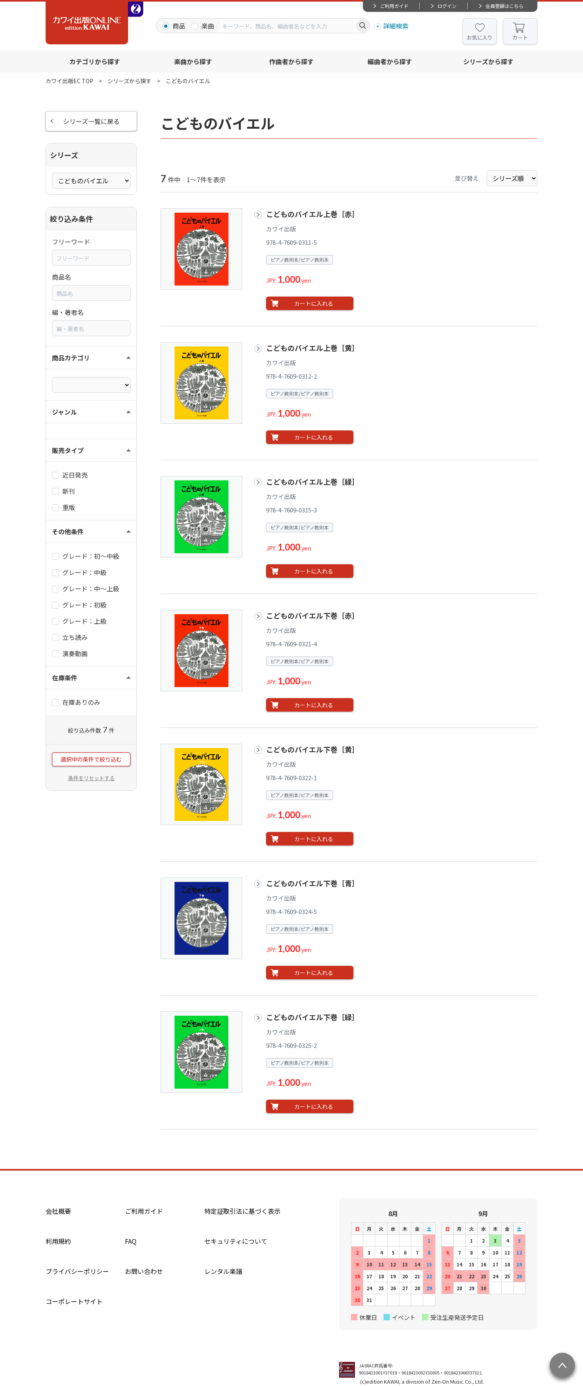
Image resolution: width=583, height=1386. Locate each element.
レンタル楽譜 (223, 1271)
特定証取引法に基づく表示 (242, 1211)
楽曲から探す (193, 61)
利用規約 (58, 1241)
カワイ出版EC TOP (69, 81)
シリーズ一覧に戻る (91, 121)
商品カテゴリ (71, 357)
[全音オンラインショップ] (135, 9)
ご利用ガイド (394, 5)
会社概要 (58, 1211)
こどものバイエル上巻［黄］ (312, 348)
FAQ (130, 1241)
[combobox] (288, 25)
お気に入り (480, 37)
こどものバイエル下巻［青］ (312, 883)
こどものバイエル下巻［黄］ (312, 749)
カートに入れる (313, 303)
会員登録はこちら (504, 5)
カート (520, 37)
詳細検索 (395, 25)
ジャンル (64, 412)
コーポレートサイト (74, 1301)
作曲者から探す (291, 61)
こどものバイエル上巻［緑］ (312, 481)
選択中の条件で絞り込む (91, 759)
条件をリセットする (91, 778)
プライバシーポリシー (77, 1271)
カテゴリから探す (94, 61)
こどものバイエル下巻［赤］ (312, 615)
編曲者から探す (390, 61)
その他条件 (68, 531)
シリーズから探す (488, 61)
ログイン (446, 5)
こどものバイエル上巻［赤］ (312, 214)
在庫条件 (64, 677)
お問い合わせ (144, 1271)
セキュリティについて (235, 1241)
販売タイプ (68, 450)
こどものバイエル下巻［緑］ (312, 1017)
